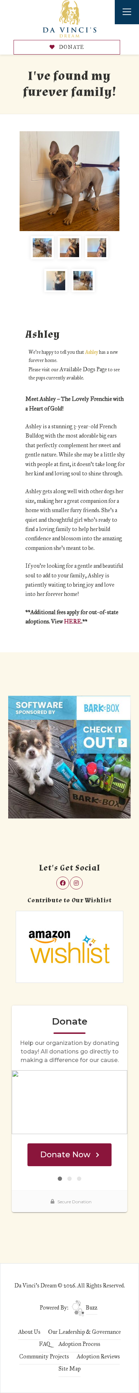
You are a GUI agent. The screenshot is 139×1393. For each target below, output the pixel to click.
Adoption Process (79, 1344)
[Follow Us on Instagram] (76, 883)
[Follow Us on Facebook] (62, 883)
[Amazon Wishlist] (69, 946)
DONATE (71, 47)
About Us (29, 1331)
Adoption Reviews (98, 1356)
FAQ (44, 1344)
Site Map (69, 1368)
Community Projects (44, 1356)
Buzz (90, 1307)
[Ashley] (69, 181)
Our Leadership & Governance (84, 1331)
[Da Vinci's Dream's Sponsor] (69, 756)
